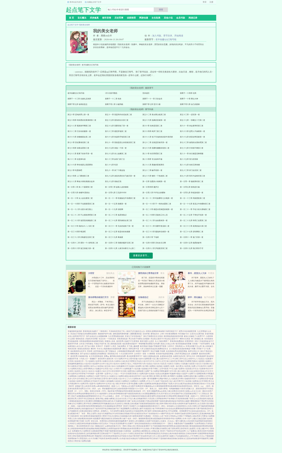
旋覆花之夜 (195, 431)
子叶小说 (184, 381)
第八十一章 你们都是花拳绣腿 (191, 154)
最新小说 (104, 381)
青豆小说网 (139, 374)
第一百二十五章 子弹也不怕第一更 (193, 215)
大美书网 (148, 376)
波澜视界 (194, 354)
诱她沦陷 (126, 428)
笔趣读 (157, 384)
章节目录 (167, 35)
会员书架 (180, 18)
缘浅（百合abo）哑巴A (171, 421)
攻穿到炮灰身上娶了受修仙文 (104, 351)
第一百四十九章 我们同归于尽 (191, 248)
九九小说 (170, 379)
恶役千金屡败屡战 (78, 396)
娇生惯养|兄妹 (189, 414)
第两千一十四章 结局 (188, 93)
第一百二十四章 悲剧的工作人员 (155, 215)
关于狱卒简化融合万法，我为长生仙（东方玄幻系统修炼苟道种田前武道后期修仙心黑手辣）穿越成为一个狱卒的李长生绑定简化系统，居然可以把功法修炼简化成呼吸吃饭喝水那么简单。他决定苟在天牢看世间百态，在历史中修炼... (201, 310)
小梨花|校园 (192, 426)
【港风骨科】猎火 (76, 416)
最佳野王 (97, 433)
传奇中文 (103, 384)
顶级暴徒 (110, 406)
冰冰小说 (118, 364)
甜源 (75, 428)
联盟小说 (203, 361)
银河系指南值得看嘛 (183, 344)
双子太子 (150, 426)
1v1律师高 (151, 354)
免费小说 (140, 366)
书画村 (91, 374)
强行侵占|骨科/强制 (160, 404)
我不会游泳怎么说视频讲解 (96, 336)
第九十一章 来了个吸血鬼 (115, 170)
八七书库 (115, 369)
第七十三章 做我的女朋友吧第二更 (193, 142)
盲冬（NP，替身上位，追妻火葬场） (154, 389)
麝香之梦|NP (83, 404)
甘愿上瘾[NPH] (203, 428)
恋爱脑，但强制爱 (179, 411)
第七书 (201, 416)
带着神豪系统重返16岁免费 (149, 344)
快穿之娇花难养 (88, 433)
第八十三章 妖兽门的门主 (115, 159)
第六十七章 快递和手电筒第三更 (117, 137)
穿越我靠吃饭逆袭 (75, 331)
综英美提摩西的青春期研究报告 (91, 341)
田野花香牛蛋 (134, 349)
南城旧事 (200, 426)
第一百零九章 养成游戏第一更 (191, 193)
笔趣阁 (72, 364)
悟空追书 (175, 361)
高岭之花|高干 (146, 421)
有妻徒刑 (134, 438)
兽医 (165, 391)
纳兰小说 (94, 376)
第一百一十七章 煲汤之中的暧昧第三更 (195, 204)
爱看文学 (134, 361)
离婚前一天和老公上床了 (155, 416)
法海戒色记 (143, 297)
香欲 (104, 389)
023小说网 (118, 359)
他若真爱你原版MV (130, 344)
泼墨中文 (97, 364)
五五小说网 (118, 376)
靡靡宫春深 (133, 391)
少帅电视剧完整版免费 (126, 351)
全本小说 (104, 364)
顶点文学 (199, 381)
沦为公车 (74, 404)
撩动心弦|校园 (120, 416)
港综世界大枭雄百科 (106, 359)
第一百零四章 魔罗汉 (150, 187)
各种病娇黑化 (82, 428)
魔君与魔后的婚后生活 (105, 418)
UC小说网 (199, 379)
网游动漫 (143, 18)
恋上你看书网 (85, 369)
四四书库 (191, 379)
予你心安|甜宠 (184, 394)
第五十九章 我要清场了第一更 (116, 126)
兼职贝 (125, 349)
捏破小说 (162, 366)
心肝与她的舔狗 (203, 406)
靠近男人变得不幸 (78, 399)
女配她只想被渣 (139, 404)
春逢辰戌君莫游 (83, 349)
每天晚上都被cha (104, 399)
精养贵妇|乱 (187, 386)
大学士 (123, 379)
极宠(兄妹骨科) (126, 411)
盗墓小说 (133, 366)
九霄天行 (170, 346)
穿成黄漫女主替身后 (185, 433)
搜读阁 (74, 384)
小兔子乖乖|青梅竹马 (159, 409)
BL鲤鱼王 (82, 379)
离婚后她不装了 (114, 409)
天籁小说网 (197, 376)
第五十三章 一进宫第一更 (190, 115)
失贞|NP (162, 394)
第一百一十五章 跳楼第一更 (116, 204)
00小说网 (144, 359)
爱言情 (132, 374)
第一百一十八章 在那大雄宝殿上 (80, 209)
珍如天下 (92, 409)
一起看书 (106, 374)
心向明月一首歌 (140, 354)
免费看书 (189, 361)
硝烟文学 (147, 369)
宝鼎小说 (110, 366)
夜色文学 (76, 366)
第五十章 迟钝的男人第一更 (78, 115)
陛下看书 (101, 376)
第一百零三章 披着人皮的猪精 (116, 187)
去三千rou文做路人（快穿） (110, 396)
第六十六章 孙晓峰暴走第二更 (79, 137)
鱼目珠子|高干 (195, 409)
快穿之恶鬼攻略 (200, 414)
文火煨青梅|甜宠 (159, 386)
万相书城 (96, 379)
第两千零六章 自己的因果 (190, 104)
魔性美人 (183, 421)
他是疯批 (76, 401)
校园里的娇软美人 (135, 394)
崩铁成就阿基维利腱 (121, 334)
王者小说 (168, 361)
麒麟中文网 (157, 379)
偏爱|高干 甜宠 (126, 421)
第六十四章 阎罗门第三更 (152, 131)
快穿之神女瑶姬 (74, 436)
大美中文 (110, 379)
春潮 (145, 426)
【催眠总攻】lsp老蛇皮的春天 (105, 426)
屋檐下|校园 (159, 401)
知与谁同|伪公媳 (181, 401)
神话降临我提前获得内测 (173, 336)
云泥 (199, 391)
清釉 (101, 428)
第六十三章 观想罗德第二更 (116, 131)
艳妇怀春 (111, 391)
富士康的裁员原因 (114, 344)
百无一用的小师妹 (124, 426)
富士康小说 (178, 371)
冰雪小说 (90, 364)
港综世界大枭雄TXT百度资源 (127, 341)
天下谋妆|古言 (126, 396)
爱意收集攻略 (171, 386)
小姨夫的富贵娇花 (84, 406)
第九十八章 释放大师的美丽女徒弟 (81, 181)
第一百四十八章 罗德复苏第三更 (155, 248)
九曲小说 (177, 369)
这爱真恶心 (135, 409)
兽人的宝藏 (136, 421)
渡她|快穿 (159, 418)
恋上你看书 (189, 359)
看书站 (131, 384)
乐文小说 (198, 369)
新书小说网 (96, 384)
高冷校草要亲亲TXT (134, 356)
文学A (171, 371)
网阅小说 (154, 366)
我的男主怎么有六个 (121, 433)
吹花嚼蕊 (146, 394)
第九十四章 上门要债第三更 (78, 176)
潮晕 (196, 401)
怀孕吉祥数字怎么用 (194, 346)
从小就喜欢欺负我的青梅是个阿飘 (182, 349)
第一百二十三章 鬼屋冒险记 (116, 215)
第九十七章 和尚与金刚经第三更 (192, 176)
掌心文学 (89, 379)
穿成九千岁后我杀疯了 (133, 336)
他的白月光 (102, 406)
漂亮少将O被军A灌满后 (149, 411)
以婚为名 (110, 401)
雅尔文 (107, 361)
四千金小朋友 (89, 346)
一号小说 (87, 361)
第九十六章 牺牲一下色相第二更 (155, 176)
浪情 (104, 401)
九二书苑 (132, 364)
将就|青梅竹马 (140, 416)
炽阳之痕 (132, 433)
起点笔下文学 (73, 25)
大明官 (91, 273)
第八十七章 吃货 (111, 165)
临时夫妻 (206, 399)
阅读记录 (193, 18)
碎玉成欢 (117, 389)
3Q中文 (148, 361)
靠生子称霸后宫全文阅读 (153, 336)
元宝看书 (103, 379)
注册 (211, 2)
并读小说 (110, 384)
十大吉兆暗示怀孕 (126, 354)
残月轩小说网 (206, 366)
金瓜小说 (141, 361)
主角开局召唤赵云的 (182, 354)
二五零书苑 (162, 369)
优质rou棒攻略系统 (99, 386)
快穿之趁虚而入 (191, 428)
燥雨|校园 (149, 404)
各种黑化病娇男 (112, 438)
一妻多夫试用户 (207, 391)
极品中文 (101, 369)
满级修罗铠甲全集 (105, 334)
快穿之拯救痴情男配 (95, 431)
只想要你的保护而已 (145, 438)
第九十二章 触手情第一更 (152, 170)
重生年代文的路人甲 (145, 428)
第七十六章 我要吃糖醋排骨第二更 (155, 148)
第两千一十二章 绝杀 (113, 99)
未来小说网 (141, 379)
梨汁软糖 (80, 421)
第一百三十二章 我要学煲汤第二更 (155, 226)
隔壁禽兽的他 (115, 431)
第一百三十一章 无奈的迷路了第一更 (119, 226)
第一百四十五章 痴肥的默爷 (191, 243)
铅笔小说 (117, 379)
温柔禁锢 (88, 396)
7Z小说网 (196, 374)
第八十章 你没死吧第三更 (152, 154)
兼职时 (93, 349)
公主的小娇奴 (76, 418)
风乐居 (77, 369)
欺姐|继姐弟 (91, 428)
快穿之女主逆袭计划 (200, 404)
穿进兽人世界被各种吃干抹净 (160, 399)
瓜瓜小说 (113, 361)
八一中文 (120, 374)
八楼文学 (117, 384)
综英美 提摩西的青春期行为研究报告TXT (162, 331)
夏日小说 (101, 371)
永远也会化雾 (172, 409)
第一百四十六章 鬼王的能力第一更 (81, 248)
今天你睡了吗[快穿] (98, 438)
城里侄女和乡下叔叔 (144, 414)
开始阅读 (178, 35)
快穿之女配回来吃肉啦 (80, 423)
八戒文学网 (176, 381)
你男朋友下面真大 (167, 384)
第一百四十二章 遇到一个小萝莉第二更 (83, 243)
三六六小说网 (131, 379)
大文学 (107, 371)
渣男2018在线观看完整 (187, 331)
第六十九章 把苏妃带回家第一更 (192, 137)
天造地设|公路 (166, 433)
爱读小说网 (208, 416)
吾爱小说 (151, 359)
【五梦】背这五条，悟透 (93, 421)
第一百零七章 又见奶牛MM (115, 193)
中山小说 (95, 366)
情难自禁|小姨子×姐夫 (122, 418)
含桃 (182, 426)
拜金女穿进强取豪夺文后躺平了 (122, 423)
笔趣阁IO (166, 374)
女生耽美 (156, 18)
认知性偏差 (84, 409)
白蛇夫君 (171, 404)
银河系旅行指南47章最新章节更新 (153, 346)
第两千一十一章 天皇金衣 (152, 99)
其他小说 (168, 18)
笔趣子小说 (132, 369)
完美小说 (190, 366)
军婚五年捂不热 (100, 344)
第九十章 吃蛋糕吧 (75, 170)
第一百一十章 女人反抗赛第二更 (80, 198)
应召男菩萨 (118, 406)
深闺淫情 (180, 406)
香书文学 (76, 374)
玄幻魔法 (82, 18)
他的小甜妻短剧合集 (151, 356)
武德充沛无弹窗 (91, 339)
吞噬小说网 (192, 381)
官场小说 (80, 441)
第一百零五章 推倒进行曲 (190, 187)
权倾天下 (157, 438)
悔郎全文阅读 (185, 339)
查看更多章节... (141, 255)
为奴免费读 (121, 346)
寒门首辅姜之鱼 (197, 339)
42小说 (116, 366)
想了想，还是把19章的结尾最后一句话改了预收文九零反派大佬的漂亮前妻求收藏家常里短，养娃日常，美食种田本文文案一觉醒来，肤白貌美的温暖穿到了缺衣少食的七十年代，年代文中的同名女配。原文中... (151, 286)
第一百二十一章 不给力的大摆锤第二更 (195, 209)
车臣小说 (108, 369)
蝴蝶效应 (99, 401)
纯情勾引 (95, 396)
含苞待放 (164, 426)
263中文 (125, 359)
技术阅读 (200, 371)
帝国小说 (73, 361)
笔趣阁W (173, 374)
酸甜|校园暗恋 (147, 406)
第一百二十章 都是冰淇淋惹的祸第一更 (157, 209)
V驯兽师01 (103, 331)
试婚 (186, 426)
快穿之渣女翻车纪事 (88, 401)
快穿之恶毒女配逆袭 (83, 411)
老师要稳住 (86, 394)
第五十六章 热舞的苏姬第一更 (154, 120)
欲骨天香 (119, 428)
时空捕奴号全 (183, 334)
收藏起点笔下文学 (94, 2)
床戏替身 (167, 418)
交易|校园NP (181, 396)
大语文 (112, 371)
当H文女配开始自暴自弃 (183, 384)
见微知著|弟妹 (169, 401)
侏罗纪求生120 (193, 351)
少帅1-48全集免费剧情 (168, 334)
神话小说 (125, 364)
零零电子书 (84, 374)
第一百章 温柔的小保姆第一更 (154, 181)
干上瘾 (192, 418)
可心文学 (161, 361)
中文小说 (154, 361)
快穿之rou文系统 (196, 399)
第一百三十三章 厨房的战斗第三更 (193, 226)
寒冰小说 (120, 361)
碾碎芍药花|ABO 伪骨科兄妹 (172, 414)
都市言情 (106, 18)
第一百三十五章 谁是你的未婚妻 (117, 232)
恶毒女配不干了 (107, 433)
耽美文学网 (178, 379)
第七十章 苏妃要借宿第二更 (78, 142)
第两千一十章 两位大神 (189, 99)
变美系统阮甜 (122, 339)
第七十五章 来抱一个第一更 (116, 148)
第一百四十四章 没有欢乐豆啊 (154, 243)
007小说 (142, 376)
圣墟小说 (74, 381)
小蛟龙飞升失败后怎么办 (135, 331)
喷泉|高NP (125, 389)
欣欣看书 (206, 379)
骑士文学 (205, 376)
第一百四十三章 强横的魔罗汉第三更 (119, 243)
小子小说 (154, 381)
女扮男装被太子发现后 (204, 423)
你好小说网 (121, 381)
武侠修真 (94, 18)
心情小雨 (134, 426)
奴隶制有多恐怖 (166, 356)
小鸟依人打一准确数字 (88, 359)
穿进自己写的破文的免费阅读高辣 (83, 334)
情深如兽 (179, 386)
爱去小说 (183, 366)
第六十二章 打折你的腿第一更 (79, 131)
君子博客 (154, 369)
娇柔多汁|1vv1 (134, 389)
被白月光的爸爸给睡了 (181, 399)
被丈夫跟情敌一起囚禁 (129, 431)
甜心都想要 (142, 431)
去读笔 (194, 371)
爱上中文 (197, 366)
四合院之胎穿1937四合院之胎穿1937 (165, 339)
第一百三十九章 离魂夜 (114, 237)
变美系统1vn (180, 346)
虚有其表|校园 (140, 423)
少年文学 (207, 371)
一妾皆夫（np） (198, 386)
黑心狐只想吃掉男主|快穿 (175, 428)
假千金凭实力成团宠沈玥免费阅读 (93, 354)
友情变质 (133, 428)
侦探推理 (131, 18)
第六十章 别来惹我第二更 (152, 126)
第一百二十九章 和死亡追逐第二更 (193, 220)
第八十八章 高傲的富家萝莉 (153, 165)
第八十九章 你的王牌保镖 (190, 165)
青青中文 (125, 384)
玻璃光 (86, 416)
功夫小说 (159, 364)
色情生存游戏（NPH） (99, 391)
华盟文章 (206, 381)
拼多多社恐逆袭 (75, 433)
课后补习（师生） (160, 406)
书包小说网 (175, 418)
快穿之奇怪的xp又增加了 (174, 416)
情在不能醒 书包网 (158, 351)
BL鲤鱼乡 (126, 376)
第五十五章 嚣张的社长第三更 (116, 120)
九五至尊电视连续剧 (116, 336)
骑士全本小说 (184, 418)
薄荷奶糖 (94, 406)
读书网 (160, 371)
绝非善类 (203, 431)
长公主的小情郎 (190, 406)
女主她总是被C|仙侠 (203, 418)
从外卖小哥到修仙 (86, 344)
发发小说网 (86, 376)
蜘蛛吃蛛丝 (74, 354)
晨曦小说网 (182, 376)
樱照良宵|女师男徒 (75, 394)
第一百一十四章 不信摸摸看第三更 (81, 204)
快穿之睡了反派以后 (131, 401)
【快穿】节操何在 (166, 431)
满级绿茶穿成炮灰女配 (141, 396)
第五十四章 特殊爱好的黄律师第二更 (82, 120)
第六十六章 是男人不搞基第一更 (192, 131)
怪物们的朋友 (178, 438)
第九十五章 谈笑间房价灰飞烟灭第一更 (120, 176)
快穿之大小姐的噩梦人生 (100, 394)
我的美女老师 (84, 25)
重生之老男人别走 (94, 414)
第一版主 (176, 366)
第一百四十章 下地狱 (150, 237)
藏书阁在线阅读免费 (118, 356)
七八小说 (197, 359)
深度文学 (191, 369)
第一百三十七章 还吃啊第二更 (191, 232)
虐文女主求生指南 (172, 394)
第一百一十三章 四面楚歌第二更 (192, 198)
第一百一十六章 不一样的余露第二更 (156, 204)
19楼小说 (147, 366)
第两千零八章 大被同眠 (114, 104)
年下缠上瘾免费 (133, 346)
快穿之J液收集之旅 (125, 404)
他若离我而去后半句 (78, 351)
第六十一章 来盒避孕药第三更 (191, 126)
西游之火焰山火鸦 (168, 344)
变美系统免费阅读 (177, 341)
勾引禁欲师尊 (171, 396)
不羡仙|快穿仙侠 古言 (147, 436)
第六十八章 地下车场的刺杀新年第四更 (157, 137)
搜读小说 (196, 361)
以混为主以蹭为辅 (197, 334)
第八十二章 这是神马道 (77, 159)
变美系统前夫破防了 (91, 331)
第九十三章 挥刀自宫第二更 (191, 170)
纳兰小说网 (130, 381)
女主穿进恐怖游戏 (96, 356)
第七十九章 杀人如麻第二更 (116, 154)
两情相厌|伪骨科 (184, 409)
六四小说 (145, 364)
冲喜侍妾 (135, 436)
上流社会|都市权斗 (163, 436)
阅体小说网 (77, 376)
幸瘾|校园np (148, 386)
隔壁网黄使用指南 (207, 433)
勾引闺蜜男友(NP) (108, 414)
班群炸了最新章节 (143, 351)
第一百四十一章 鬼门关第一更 (191, 237)
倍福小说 (102, 366)
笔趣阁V (166, 371)
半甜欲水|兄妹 (126, 436)
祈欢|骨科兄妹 (192, 421)
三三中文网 (173, 359)
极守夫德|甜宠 (145, 409)
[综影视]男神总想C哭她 (89, 436)
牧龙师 (152, 384)
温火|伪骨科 (179, 404)
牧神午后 (196, 433)
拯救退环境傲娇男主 (202, 438)
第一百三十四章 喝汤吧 (77, 232)
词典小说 (208, 364)
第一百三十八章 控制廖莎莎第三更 (81, 237)
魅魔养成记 (110, 389)
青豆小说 (173, 364)
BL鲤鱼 (190, 376)
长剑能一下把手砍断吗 (201, 344)
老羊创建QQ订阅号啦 (166, 39)
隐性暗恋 (204, 409)
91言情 (126, 374)
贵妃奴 (141, 426)
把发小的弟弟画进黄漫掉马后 (109, 436)
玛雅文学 (182, 361)
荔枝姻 (163, 438)
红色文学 (127, 361)
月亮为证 (132, 414)
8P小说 (175, 376)
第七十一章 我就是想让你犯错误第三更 (120, 142)
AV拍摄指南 (118, 401)
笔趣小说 (187, 364)
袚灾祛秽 (161, 428)
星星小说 (194, 364)
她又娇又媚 (130, 416)
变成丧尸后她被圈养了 (186, 423)
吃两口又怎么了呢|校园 (203, 436)
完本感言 (146, 93)
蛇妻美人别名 (110, 341)
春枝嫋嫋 (157, 426)
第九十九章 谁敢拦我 (113, 181)
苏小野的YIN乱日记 (107, 416)
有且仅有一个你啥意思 (107, 339)
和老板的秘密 (94, 416)
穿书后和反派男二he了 (182, 431)
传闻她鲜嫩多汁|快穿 (177, 389)
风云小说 (94, 369)
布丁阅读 (161, 381)
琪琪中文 (118, 371)
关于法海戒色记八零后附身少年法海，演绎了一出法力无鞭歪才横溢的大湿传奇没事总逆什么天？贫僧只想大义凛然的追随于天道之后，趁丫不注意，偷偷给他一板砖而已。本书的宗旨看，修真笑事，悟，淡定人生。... (151, 310)
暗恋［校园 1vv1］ (113, 386)
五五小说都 (109, 376)
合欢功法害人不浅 (125, 399)
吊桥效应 (169, 438)
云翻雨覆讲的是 (135, 334)
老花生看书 (134, 376)
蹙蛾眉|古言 (154, 394)
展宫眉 (155, 428)
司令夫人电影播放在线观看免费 (109, 349)
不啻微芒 (106, 431)
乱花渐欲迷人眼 (91, 399)
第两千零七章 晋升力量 (151, 104)
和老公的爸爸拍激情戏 (112, 421)
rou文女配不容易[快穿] (135, 386)
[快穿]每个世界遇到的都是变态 (148, 433)
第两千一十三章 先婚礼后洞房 (79, 99)
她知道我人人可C (187, 436)
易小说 (82, 366)
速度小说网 (144, 371)
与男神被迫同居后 (122, 391)
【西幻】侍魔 (172, 423)
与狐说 (123, 386)
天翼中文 (147, 374)
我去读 (160, 374)
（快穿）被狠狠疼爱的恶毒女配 (143, 418)
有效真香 (74, 389)
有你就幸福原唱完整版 (164, 354)
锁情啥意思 (80, 339)
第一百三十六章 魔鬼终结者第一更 (155, 232)
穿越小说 (137, 359)
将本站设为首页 (76, 2)
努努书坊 (205, 369)
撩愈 (98, 428)
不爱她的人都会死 (191, 416)
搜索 (161, 9)
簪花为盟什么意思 (147, 341)
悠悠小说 (154, 374)
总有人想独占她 (153, 431)
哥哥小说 (101, 361)
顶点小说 (204, 359)
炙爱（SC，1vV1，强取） (79, 391)
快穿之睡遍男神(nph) (155, 391)
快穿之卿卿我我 (94, 404)
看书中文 (165, 359)
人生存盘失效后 (124, 438)
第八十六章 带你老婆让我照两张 (80, 165)
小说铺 (185, 379)
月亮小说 (88, 384)
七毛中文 (74, 379)
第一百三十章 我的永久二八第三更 (81, 226)
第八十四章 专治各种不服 (152, 159)
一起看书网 (98, 374)
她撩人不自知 (175, 436)
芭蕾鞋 (171, 426)
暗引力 (146, 399)
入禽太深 (170, 391)
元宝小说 (201, 364)
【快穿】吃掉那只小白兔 (132, 406)
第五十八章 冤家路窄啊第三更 (79, 126)
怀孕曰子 (99, 346)
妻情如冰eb (155, 334)
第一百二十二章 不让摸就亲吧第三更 (82, 215)
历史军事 (119, 18)
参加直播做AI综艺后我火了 (99, 423)
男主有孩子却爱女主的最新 (139, 339)
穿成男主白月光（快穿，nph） (90, 389)
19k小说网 (83, 431)
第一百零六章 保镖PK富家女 (79, 193)
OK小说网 (80, 384)
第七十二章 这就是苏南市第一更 (155, 142)
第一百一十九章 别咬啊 (114, 209)
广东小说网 (153, 371)
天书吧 (208, 374)
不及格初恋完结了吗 (117, 331)
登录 (205, 2)
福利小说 (94, 361)
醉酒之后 (114, 399)
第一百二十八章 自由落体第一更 (155, 220)
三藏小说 (158, 359)
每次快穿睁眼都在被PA (119, 394)
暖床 (83, 418)
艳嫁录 (141, 399)
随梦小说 (169, 366)
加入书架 (156, 35)
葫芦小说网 (188, 374)
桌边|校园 (177, 426)
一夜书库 (149, 379)
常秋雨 (89, 351)
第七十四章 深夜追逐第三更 (78, 148)
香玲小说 (184, 369)
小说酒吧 (146, 384)
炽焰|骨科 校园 (91, 418)
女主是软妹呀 (188, 438)
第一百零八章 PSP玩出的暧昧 (153, 193)
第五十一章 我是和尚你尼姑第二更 (118, 115)
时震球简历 (189, 341)
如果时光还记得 (179, 356)
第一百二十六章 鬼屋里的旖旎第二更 (82, 220)
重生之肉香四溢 (109, 428)
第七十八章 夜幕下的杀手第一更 (80, 154)
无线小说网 (135, 371)
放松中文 (97, 381)
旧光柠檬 (146, 334)
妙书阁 (164, 379)
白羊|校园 (136, 411)
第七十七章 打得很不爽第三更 (191, 148)
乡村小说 (168, 381)
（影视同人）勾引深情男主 (110, 411)
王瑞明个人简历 (110, 346)
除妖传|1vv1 (156, 414)
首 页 (71, 18)
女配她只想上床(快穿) (83, 386)
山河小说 (111, 364)
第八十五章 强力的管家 (189, 159)
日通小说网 (126, 371)
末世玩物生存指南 (122, 414)
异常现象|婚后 (105, 404)
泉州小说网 (82, 381)
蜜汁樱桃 (190, 401)
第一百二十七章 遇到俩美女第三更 (118, 220)
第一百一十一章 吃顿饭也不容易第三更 (120, 198)
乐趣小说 (140, 369)
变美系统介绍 (112, 354)
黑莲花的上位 (85, 438)
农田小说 (73, 371)
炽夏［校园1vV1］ (193, 396)
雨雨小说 (88, 366)
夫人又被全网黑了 (162, 341)
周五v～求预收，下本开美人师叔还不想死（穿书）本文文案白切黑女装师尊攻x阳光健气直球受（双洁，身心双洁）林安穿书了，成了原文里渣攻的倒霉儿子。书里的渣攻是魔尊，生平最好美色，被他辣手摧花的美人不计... (101, 310)
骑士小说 (180, 364)
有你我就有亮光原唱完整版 (176, 351)
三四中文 (181, 359)
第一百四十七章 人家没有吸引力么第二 (120, 248)
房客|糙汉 (197, 384)
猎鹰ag (106, 356)
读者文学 (80, 361)
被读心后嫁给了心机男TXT (194, 336)
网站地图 (87, 441)
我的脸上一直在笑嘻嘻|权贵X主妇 (81, 426)
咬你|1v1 (204, 384)
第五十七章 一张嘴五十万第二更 (192, 120)
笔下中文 (170, 369)
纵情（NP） (142, 391)
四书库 (139, 364)
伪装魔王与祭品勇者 (147, 401)
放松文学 (90, 381)
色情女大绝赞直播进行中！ (156, 423)
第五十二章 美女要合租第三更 (154, 115)
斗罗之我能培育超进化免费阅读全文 (154, 349)
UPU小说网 (123, 369)
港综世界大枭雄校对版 (79, 356)
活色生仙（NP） (205, 411)
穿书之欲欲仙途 (192, 411)
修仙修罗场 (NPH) (165, 411)
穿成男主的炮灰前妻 (158, 396)
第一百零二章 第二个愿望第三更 (80, 187)
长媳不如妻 (188, 404)
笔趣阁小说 (112, 381)
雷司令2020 (190, 356)
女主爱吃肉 (95, 411)
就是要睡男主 (126, 409)
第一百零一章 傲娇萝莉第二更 (191, 181)
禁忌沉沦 (177, 391)
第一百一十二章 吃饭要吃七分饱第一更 (157, 198)
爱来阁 (202, 374)
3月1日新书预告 (111, 93)
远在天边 (114, 404)
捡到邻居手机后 (102, 409)
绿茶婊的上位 (172, 406)
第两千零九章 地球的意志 (77, 104)
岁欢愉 (174, 433)
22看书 (131, 359)
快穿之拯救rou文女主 (189, 391)
